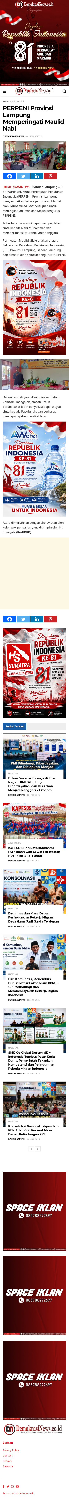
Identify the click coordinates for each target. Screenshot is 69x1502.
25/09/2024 (36, 136)
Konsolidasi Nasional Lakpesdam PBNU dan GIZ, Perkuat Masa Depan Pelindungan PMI (33, 1130)
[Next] (38, 1148)
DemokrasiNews (13, 136)
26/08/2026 (34, 860)
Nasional (13, 773)
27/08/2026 (34, 795)
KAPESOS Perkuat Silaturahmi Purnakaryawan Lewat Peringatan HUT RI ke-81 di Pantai (34, 852)
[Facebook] (9, 176)
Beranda (8, 1466)
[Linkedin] (36, 176)
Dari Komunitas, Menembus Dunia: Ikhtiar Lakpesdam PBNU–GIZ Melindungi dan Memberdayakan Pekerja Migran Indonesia (33, 987)
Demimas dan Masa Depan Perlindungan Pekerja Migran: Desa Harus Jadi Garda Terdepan (33, 917)
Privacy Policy (11, 1450)
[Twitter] (23, 176)
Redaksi (7, 1461)
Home (6, 101)
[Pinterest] (50, 176)
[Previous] (31, 1148)
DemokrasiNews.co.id (22, 1493)
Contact (8, 1455)
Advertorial (18, 101)
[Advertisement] (34, 573)
